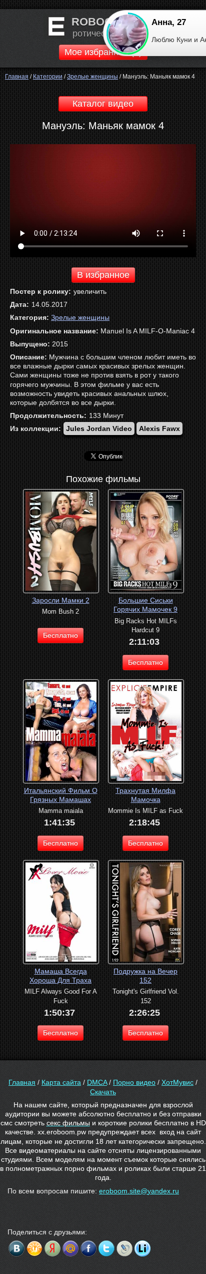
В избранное (103, 275)
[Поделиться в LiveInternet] (142, 1248)
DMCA (97, 1082)
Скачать (103, 1092)
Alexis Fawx (159, 428)
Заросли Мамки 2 (61, 600)
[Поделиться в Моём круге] (52, 1248)
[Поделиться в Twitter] (106, 1248)
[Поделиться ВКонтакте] (16, 1248)
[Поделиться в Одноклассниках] (34, 1248)
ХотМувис (178, 1082)
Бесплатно (60, 635)
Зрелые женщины (80, 317)
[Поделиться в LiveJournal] (124, 1248)
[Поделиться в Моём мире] (70, 1248)
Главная (22, 1082)
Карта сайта (61, 1082)
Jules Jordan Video (99, 428)
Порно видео (134, 1082)
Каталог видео (103, 104)
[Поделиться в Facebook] (88, 1248)
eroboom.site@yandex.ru (139, 1191)
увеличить (90, 291)
